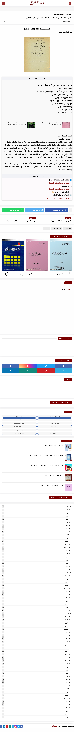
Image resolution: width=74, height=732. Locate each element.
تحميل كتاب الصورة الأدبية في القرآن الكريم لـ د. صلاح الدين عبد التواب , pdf (14, 274)
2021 (68, 689)
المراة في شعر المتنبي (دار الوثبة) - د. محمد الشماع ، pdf (50, 485)
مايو (67, 519)
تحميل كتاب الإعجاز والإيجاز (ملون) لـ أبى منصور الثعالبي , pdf (51, 123)
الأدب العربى (68, 14)
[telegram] (63, 370)
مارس (66, 525)
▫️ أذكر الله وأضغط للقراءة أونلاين (59, 198)
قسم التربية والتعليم (19, 426)
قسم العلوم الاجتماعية (55, 430)
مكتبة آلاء (54, 726)
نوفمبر (66, 541)
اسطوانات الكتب (19, 416)
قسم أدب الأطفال (19, 420)
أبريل (67, 522)
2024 (68, 572)
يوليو (67, 513)
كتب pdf (46, 228)
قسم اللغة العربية (54, 433)
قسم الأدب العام (58, 14)
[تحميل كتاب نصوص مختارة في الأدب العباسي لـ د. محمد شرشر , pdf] (61, 255)
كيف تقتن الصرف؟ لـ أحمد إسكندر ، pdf (54, 475)
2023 (68, 613)
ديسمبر (66, 538)
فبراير (67, 528)
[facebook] (63, 366)
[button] (56, 210)
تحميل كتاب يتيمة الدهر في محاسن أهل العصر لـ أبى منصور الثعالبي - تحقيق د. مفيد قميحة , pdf (16, 123)
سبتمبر (66, 544)
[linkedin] (10, 370)
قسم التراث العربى (54, 426)
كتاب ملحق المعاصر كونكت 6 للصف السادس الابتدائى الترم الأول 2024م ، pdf (45, 465)
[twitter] (46, 366)
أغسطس (66, 510)
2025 (68, 535)
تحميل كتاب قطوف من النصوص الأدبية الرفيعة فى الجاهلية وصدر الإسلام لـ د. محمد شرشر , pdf (37, 274)
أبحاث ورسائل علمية (55, 416)
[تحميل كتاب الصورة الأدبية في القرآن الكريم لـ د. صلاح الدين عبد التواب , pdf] (13, 255)
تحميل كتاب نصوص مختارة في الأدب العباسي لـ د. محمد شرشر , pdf (62, 274)
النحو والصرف (55, 420)
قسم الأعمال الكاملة (19, 423)
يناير (67, 532)
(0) (2, 21)
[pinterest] (46, 370)
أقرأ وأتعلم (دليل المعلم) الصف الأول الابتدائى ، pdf (51, 445)
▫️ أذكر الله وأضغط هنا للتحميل (60, 183)
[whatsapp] (28, 370)
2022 (68, 648)
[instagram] (28, 366)
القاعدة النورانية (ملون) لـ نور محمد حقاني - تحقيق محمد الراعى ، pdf (47, 455)
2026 (68, 506)
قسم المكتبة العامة (19, 433)
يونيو (67, 516)
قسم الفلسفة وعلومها (19, 430)
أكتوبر (66, 582)
